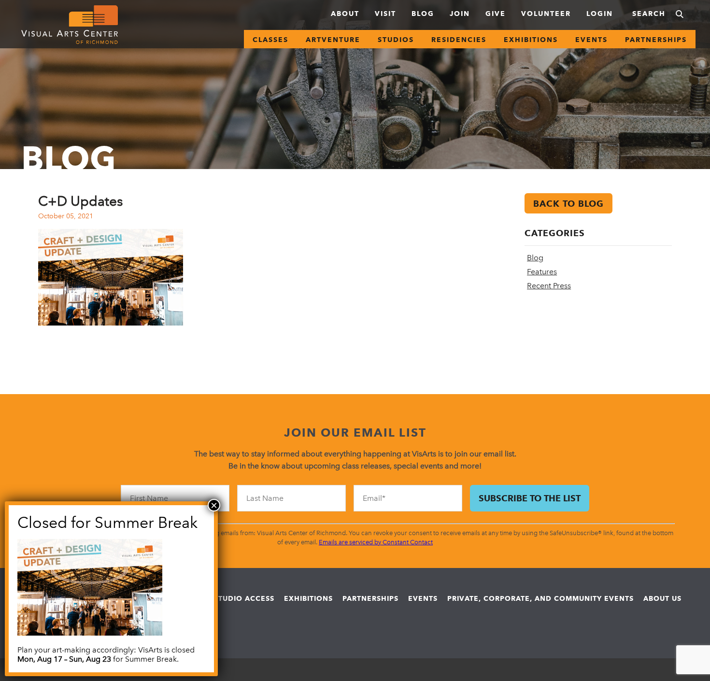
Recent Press (549, 285)
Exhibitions (531, 39)
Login (599, 13)
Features (542, 271)
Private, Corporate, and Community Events (540, 598)
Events (591, 39)
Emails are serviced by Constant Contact (376, 542)
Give (495, 13)
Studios (396, 39)
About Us (662, 598)
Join (460, 13)
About (345, 13)
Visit (385, 13)
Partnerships (656, 39)
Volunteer (546, 13)
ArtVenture (333, 39)
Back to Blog (568, 204)
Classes (270, 39)
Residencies (458, 39)
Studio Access (244, 598)
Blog (423, 13)
